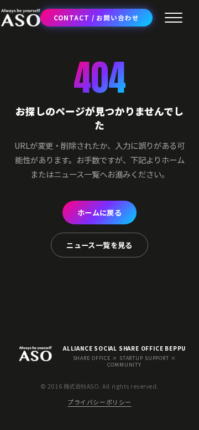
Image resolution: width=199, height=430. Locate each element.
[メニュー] (173, 18)
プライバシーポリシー (99, 401)
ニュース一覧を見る (99, 245)
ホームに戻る (99, 212)
